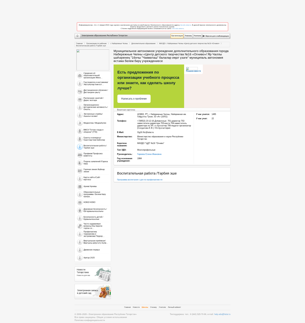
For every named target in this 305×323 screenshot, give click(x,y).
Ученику (188, 36)
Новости (136, 307)
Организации (177, 36)
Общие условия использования (112, 317)
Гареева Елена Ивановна (149, 154)
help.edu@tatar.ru (222, 314)
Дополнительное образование (143, 43)
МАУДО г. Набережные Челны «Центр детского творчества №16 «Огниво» (189, 43)
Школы (145, 307)
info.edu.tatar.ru (178, 28)
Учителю (197, 36)
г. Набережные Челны (119, 43)
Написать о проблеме (134, 98)
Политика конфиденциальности (90, 320)
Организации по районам (96, 43)
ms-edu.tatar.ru (185, 25)
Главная (79, 43)
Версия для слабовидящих (217, 36)
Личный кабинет (174, 307)
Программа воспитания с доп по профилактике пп (140, 180)
